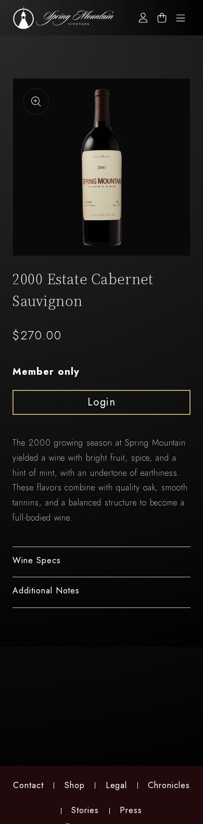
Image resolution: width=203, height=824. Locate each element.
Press (131, 810)
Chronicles (169, 785)
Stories (85, 810)
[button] (101, 562)
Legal (117, 785)
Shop (75, 785)
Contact (28, 785)
